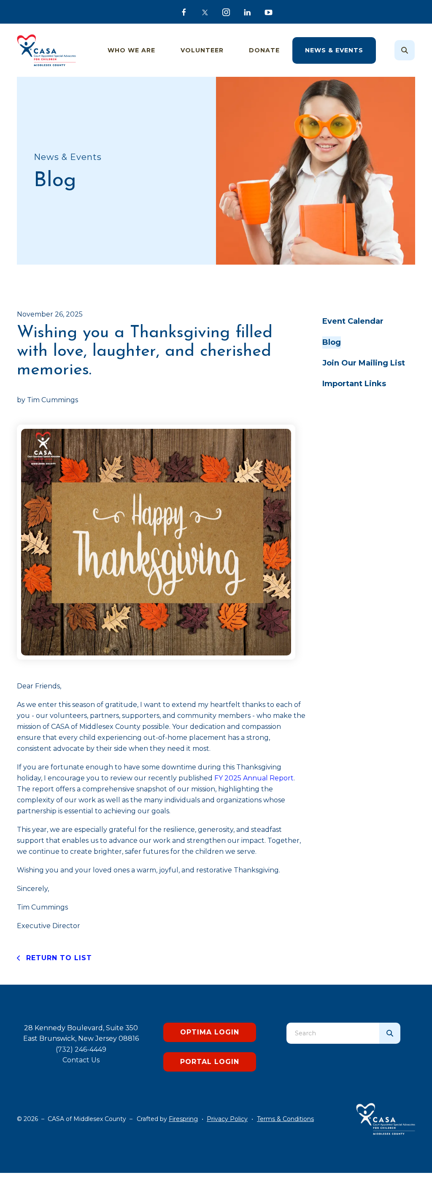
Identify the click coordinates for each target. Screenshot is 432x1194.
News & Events (334, 50)
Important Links (354, 383)
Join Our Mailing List (363, 363)
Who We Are (131, 50)
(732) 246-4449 (81, 1049)
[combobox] (416, 50)
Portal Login (209, 1062)
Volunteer (202, 50)
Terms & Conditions (285, 1119)
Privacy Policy (227, 1119)
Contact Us (81, 1060)
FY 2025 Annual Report (254, 778)
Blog (331, 342)
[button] (404, 50)
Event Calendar (352, 321)
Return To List (58, 958)
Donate (264, 50)
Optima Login (209, 1032)
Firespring (183, 1119)
